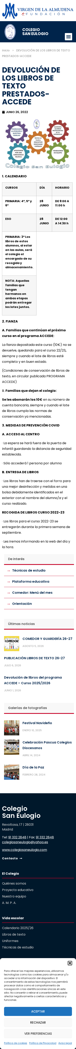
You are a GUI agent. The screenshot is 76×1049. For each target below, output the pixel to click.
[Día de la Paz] (11, 773)
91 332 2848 (17, 837)
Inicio (6, 50)
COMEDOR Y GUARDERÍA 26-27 (47, 638)
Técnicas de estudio (29, 570)
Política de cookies (15, 1043)
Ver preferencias (38, 1033)
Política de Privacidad (42, 1043)
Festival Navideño (37, 723)
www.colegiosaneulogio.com (24, 849)
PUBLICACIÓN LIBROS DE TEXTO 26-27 (34, 658)
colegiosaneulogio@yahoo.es (25, 842)
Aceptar (38, 1011)
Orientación (22, 603)
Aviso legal (65, 1043)
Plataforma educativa (30, 581)
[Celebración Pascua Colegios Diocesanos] (11, 748)
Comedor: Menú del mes (32, 592)
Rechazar (38, 1022)
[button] (70, 963)
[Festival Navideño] (11, 728)
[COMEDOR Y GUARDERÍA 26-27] (11, 644)
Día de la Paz (33, 767)
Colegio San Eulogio (35, 31)
